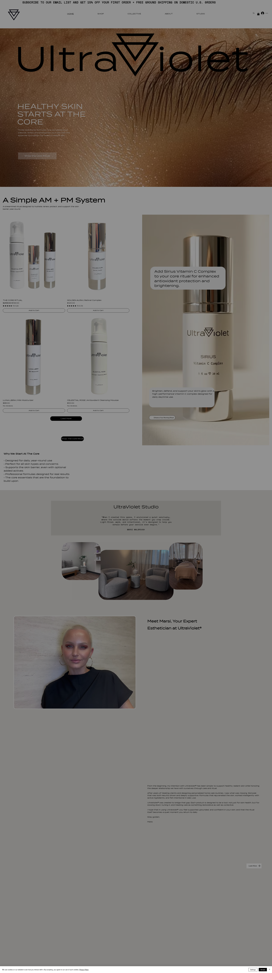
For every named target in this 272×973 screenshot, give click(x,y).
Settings (253, 970)
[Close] (269, 969)
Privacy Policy (84, 970)
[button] (210, 442)
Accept (263, 970)
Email (53, 459)
